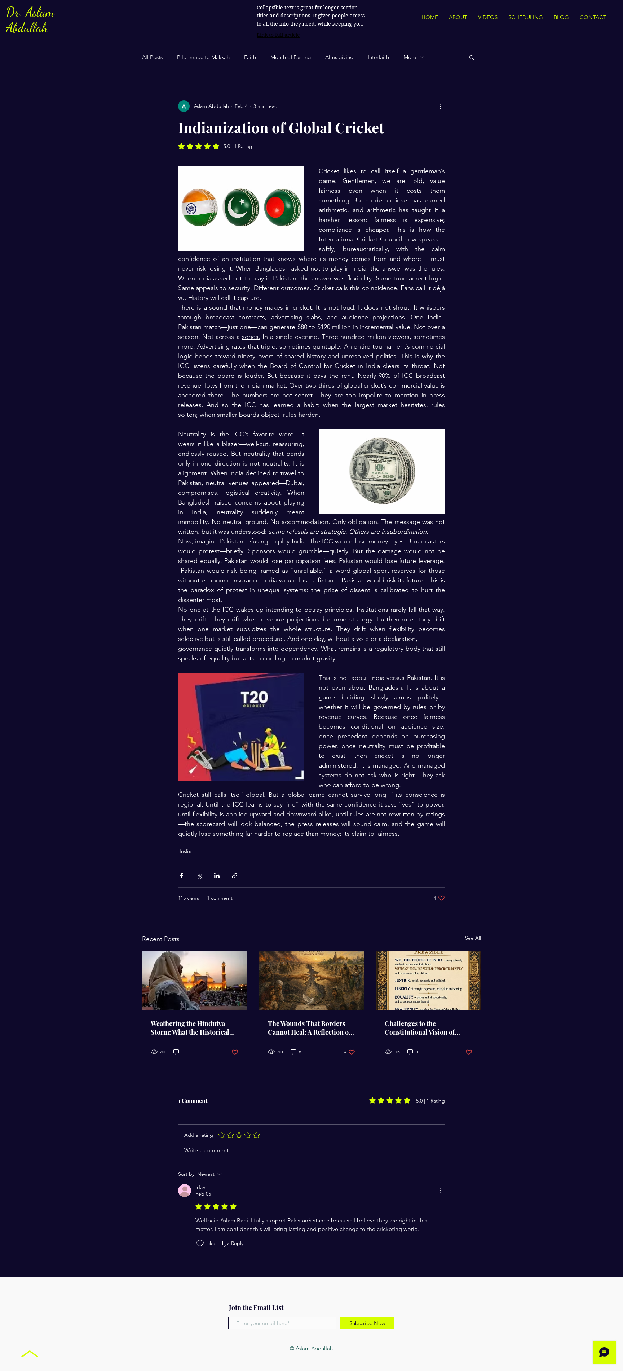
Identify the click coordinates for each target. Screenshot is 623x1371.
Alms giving (339, 57)
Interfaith (378, 57)
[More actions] (440, 106)
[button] (471, 57)
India (185, 851)
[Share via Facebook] (181, 875)
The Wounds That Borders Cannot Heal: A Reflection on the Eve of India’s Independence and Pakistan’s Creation (311, 1027)
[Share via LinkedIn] (216, 875)
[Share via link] (234, 875)
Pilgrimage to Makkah (203, 57)
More (409, 57)
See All (473, 938)
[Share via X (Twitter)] (199, 875)
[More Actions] (440, 1190)
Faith (250, 57)
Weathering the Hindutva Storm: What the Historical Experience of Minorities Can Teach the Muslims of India (194, 1027)
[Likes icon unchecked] (200, 1243)
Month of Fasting (290, 57)
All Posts (152, 57)
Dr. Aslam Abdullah (30, 19)
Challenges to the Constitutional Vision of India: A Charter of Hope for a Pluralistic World (428, 1027)
